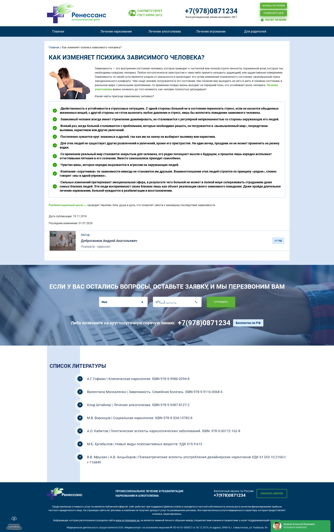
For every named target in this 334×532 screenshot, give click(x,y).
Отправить (221, 302)
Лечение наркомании (116, 31)
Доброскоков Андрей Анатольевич (109, 241)
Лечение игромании (210, 31)
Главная (58, 31)
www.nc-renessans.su (128, 520)
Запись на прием (273, 5)
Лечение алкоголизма (164, 31)
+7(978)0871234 (211, 11)
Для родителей (255, 31)
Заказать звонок (271, 493)
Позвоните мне (274, 13)
